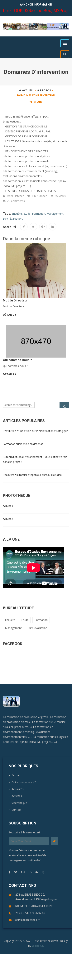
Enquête (10, 620)
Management (13, 628)
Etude (24, 620)
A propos (44, 90)
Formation (41, 620)
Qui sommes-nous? (24, 782)
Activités (17, 796)
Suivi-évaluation (37, 628)
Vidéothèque (19, 803)
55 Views (60, 196)
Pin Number (39, 196)
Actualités (18, 789)
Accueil (27, 90)
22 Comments (16, 201)
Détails (8, 315)
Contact (16, 809)
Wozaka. (38, 946)
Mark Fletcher (15, 196)
